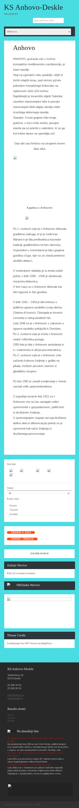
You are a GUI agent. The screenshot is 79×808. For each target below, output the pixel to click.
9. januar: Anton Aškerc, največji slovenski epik (29, 765)
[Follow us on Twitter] (25, 20)
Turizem (14, 510)
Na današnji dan (28, 731)
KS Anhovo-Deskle (33, 7)
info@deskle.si (15, 698)
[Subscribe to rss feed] (9, 20)
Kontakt (13, 514)
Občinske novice (28, 585)
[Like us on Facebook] (17, 20)
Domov (13, 506)
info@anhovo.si (15, 695)
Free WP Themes (29, 643)
